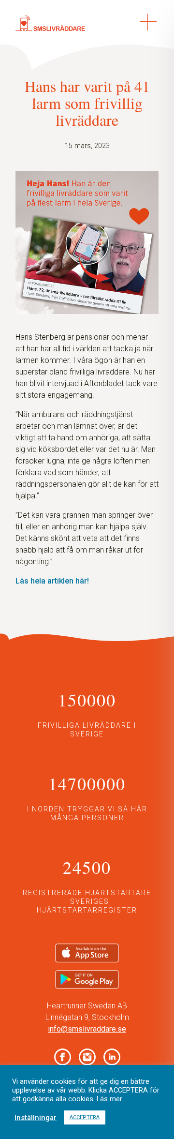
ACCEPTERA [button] (85, 1117)
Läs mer (109, 1098)
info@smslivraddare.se (87, 1029)
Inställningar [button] (35, 1117)
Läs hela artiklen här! (52, 580)
